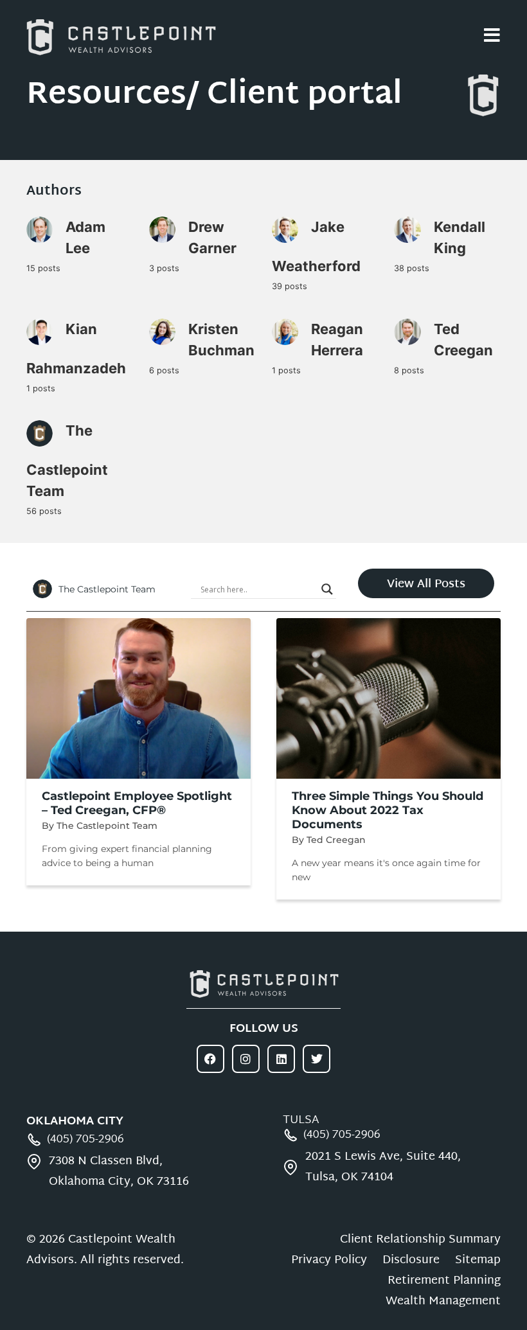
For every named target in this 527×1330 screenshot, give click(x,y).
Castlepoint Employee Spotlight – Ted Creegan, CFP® (137, 803)
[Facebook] (210, 1058)
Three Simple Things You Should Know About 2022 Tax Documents (387, 810)
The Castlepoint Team (67, 460)
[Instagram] (246, 1058)
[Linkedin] (281, 1058)
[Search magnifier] (327, 589)
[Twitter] (316, 1058)
